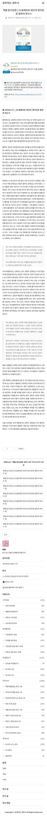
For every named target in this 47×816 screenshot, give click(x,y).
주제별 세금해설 (24, 640)
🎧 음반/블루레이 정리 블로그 (13, 588)
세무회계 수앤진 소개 (10, 564)
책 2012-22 (24, 675)
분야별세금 (23, 629)
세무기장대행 (24, 606)
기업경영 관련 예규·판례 (24, 646)
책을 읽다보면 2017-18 (21, 462)
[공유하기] (9, 449)
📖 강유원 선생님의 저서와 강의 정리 (15, 576)
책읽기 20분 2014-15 (24, 721)
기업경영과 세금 (24, 634)
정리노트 (23, 739)
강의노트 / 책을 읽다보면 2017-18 (19, 18)
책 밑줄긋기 (23, 658)
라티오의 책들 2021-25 (24, 692)
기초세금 (23, 600)
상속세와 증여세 (24, 623)
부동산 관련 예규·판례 (24, 652)
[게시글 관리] (12, 449)
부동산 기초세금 (24, 617)
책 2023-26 (24, 669)
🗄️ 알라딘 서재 (8, 582)
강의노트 (7, 462)
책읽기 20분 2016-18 (24, 715)
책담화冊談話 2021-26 (24, 686)
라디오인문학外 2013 (24, 733)
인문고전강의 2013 (24, 727)
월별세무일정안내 (24, 611)
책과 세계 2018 (24, 704)
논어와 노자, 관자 (24, 744)
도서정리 (24, 750)
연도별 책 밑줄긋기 (24, 663)
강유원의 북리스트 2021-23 (24, 698)
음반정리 (24, 756)
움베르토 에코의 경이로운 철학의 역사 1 (25, 63)
